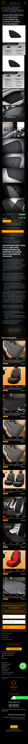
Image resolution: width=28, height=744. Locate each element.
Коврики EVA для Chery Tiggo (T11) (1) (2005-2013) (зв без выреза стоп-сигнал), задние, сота (14, 597)
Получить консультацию (14, 224)
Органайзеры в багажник (5, 666)
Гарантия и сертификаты (7, 655)
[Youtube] (15, 690)
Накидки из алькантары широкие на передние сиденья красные (14, 572)
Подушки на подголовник (7, 672)
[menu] (25, 3)
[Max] (22, 681)
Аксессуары (5, 670)
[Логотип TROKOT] (4, 2)
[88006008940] (17, 3)
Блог (3, 656)
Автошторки (4, 662)
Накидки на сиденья (6, 664)
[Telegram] (12, 699)
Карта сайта (5, 658)
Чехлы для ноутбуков (6, 674)
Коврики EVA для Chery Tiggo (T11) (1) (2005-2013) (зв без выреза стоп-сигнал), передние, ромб (14, 440)
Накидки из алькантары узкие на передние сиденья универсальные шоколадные (13, 389)
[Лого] (14, 684)
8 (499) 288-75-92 (14, 702)
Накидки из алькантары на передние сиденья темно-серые (13, 519)
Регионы (14, 726)
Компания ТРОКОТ (6, 7)
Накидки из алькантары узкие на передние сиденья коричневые (13, 492)
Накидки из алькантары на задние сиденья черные (13, 545)
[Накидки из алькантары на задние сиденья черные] (14, 533)
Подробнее (23, 363)
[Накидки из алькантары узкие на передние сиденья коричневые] (14, 479)
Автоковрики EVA (6, 668)
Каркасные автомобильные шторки (10, 8)
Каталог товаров (16, 7)
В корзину (7, 221)
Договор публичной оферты (8, 653)
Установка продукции (14, 644)
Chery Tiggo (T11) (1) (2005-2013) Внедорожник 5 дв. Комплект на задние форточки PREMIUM (13, 10)
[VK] (12, 690)
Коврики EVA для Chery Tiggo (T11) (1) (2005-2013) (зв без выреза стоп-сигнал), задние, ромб (14, 465)
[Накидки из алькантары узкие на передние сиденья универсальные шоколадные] (14, 376)
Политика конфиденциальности (9, 651)
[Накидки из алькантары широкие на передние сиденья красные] (14, 559)
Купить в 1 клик (17, 221)
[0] (11, 3)
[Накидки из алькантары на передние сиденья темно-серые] (14, 506)
